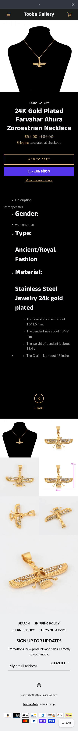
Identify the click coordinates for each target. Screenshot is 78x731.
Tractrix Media (30, 704)
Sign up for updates (39, 640)
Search (24, 623)
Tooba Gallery (39, 14)
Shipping (23, 142)
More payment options (39, 180)
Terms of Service (52, 630)
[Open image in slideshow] (39, 56)
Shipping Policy (47, 623)
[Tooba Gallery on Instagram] (39, 685)
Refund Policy (23, 630)
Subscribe (58, 663)
